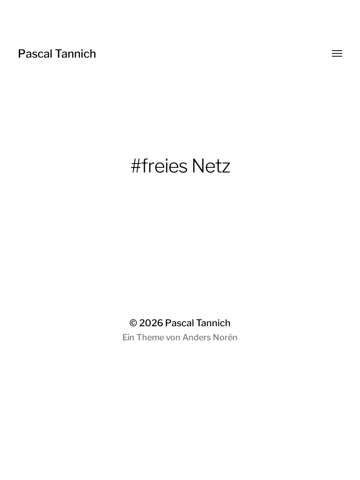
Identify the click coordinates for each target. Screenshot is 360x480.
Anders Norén (210, 337)
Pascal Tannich (57, 53)
